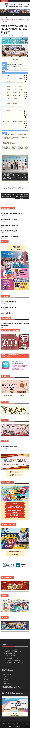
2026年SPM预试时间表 (7, 313)
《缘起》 (15, 503)
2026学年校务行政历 (10, 653)
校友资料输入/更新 (8, 395)
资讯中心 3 (11, 35)
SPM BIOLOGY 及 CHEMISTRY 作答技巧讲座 (12, 214)
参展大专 (15, 554)
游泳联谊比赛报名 (15, 515)
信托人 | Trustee (15, 475)
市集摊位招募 (14, 512)
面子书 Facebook (7, 674)
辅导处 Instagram (7, 683)
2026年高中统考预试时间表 (8, 302)
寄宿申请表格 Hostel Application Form (14, 658)
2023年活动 (18, 187)
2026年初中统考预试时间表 (8, 307)
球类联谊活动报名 (15, 517)
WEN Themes (18, 726)
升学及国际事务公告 (15, 551)
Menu (15, 14)
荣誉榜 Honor (21, 188)
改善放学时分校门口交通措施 (9, 219)
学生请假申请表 (9, 657)
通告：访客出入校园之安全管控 (9, 236)
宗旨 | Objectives (15, 472)
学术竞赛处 (15, 188)
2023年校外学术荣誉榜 (10, 187)
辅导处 (5, 678)
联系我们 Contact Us (11, 687)
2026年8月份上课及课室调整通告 (10, 225)
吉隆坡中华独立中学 (9, 676)
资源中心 (6, 681)
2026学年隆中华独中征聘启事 (9, 446)
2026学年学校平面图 (10, 655)
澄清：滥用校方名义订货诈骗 (9, 231)
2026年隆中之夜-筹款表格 (15, 510)
